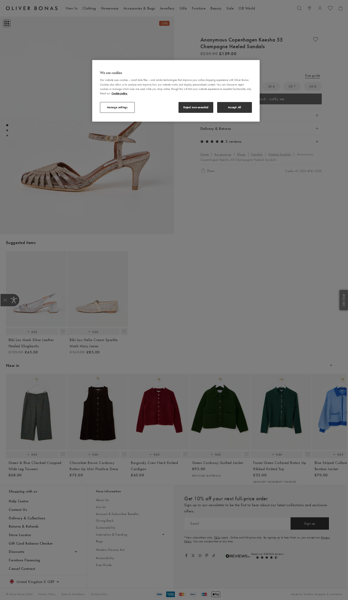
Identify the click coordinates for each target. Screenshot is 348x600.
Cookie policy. (120, 93)
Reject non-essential (195, 107)
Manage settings (117, 107)
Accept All (234, 107)
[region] (176, 91)
